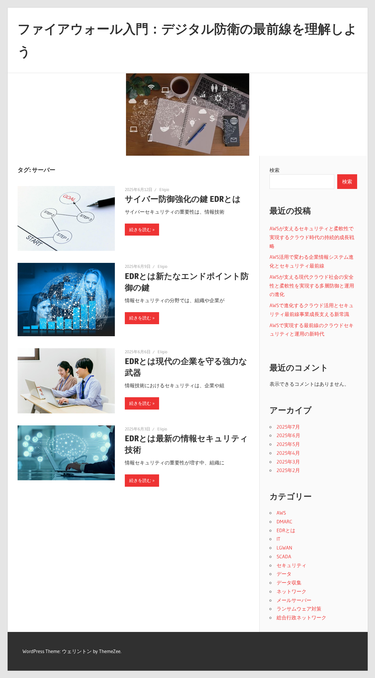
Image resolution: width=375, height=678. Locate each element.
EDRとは (286, 530)
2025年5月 (288, 444)
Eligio (164, 189)
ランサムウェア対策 (299, 609)
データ (284, 574)
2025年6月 (288, 435)
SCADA (284, 556)
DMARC (284, 521)
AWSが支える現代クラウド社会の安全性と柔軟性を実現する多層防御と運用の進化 (312, 285)
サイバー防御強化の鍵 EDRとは (183, 199)
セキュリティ (291, 565)
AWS (281, 513)
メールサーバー (294, 600)
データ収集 (289, 582)
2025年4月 (288, 453)
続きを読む (140, 229)
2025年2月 (288, 470)
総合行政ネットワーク (301, 617)
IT (278, 539)
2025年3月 (288, 462)
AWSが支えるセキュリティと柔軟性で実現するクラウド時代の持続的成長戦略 (312, 237)
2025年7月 (288, 427)
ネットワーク (291, 591)
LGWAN (284, 548)
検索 (274, 170)
